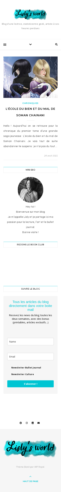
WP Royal (39, 467)
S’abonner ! (30, 383)
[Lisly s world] (30, 14)
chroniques (30, 103)
